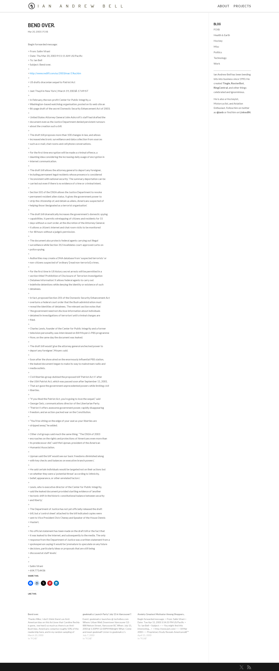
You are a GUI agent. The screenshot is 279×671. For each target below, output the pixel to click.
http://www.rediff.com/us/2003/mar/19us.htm (55, 73)
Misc (216, 46)
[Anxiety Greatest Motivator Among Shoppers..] (165, 626)
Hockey (218, 40)
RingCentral (221, 87)
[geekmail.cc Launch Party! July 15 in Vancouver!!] (110, 626)
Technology (220, 57)
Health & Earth (222, 35)
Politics (218, 52)
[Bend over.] (55, 626)
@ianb (220, 112)
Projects (242, 6)
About (223, 6)
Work (217, 63)
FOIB (45, 31)
